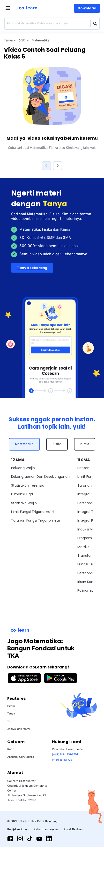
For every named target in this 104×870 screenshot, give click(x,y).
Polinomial (86, 590)
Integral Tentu (89, 511)
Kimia (84, 444)
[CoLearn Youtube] (39, 838)
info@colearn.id (62, 760)
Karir (10, 749)
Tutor (11, 721)
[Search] (93, 23)
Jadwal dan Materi (19, 729)
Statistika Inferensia (27, 485)
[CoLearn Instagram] (20, 838)
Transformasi (88, 555)
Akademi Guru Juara (20, 757)
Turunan (84, 485)
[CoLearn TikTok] (29, 838)
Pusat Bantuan (73, 829)
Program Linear (90, 538)
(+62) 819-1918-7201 (65, 755)
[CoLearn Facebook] (10, 838)
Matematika (24, 444)
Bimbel (11, 706)
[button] (46, 165)
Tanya (11, 714)
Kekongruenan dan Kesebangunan (40, 476)
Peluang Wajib (23, 467)
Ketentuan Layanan (46, 829)
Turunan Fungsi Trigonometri (35, 520)
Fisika (56, 444)
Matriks (83, 546)
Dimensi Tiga (22, 494)
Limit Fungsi (87, 476)
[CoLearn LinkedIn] (49, 838)
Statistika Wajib (24, 503)
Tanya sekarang (32, 267)
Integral (83, 494)
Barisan (83, 467)
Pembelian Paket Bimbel (67, 749)
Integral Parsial (89, 520)
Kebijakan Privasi (18, 829)
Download (87, 8)
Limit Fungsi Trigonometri (32, 511)
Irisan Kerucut (88, 581)
